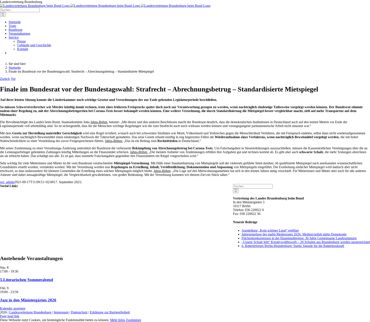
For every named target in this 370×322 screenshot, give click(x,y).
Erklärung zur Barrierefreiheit (110, 312)
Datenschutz (79, 312)
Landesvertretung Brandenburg (30, 312)
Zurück (5, 79)
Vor (13, 79)
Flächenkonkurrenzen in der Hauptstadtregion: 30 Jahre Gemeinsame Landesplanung (299, 238)
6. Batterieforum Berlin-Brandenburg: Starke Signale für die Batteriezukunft (293, 246)
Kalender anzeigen (12, 308)
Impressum (61, 312)
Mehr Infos (117, 320)
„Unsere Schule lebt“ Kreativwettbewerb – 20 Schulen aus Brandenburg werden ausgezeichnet (306, 242)
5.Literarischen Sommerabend (26, 279)
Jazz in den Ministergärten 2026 (28, 300)
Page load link (9, 316)
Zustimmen (133, 320)
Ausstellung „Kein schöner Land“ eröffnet (270, 230)
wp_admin (7, 182)
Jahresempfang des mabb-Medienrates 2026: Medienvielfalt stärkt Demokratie (294, 234)
